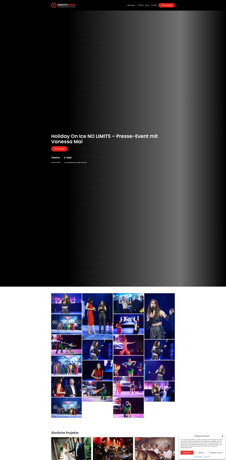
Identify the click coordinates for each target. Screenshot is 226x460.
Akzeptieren (187, 452)
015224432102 (56, 162)
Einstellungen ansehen (215, 452)
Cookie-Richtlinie (197, 456)
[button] (222, 436)
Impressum (207, 456)
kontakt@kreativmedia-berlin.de (75, 162)
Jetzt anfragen (166, 5)
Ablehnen (201, 452)
